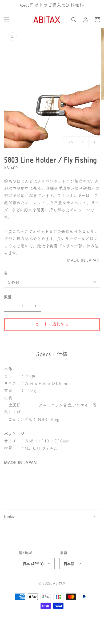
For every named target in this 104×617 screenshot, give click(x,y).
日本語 (69, 564)
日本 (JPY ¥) (33, 564)
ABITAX (59, 583)
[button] (7, 20)
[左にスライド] (83, 142)
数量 (8, 297)
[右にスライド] (94, 142)
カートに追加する (52, 324)
